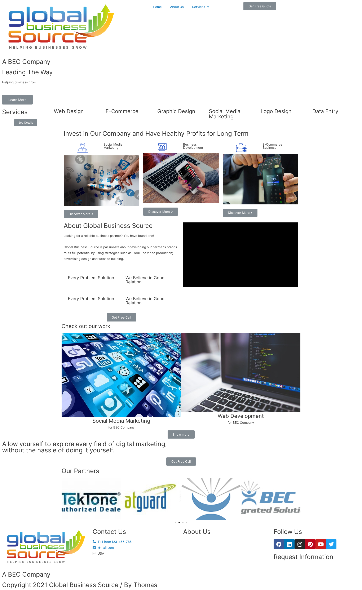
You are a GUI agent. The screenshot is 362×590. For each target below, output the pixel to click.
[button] (259, 6)
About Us (177, 7)
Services (198, 7)
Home (157, 7)
